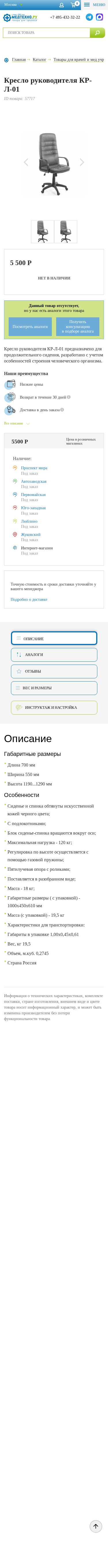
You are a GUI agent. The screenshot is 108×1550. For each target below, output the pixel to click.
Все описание (13, 423)
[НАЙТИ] (97, 33)
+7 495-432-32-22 (65, 17)
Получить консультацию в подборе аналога (78, 326)
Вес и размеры (37, 688)
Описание (34, 639)
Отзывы (33, 671)
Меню (98, 5)
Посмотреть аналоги (30, 327)
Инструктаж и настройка (51, 707)
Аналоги (34, 655)
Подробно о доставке (29, 599)
